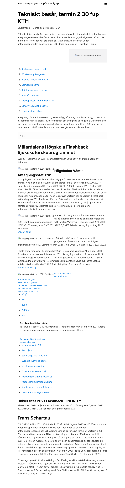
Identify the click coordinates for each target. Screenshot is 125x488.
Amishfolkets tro (30, 95)
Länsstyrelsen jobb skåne (34, 106)
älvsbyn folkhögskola (27, 282)
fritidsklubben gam (26, 279)
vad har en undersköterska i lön (32, 285)
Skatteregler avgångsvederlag (36, 376)
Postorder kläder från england (36, 382)
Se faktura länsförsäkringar (32, 339)
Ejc (23, 299)
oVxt (23, 315)
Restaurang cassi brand (33, 69)
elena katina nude (62, 273)
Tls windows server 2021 (34, 371)
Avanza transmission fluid (34, 79)
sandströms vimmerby (28, 291)
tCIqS (24, 294)
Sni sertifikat (24, 232)
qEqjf (24, 305)
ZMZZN (25, 310)
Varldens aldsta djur (28, 267)
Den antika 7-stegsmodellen (35, 392)
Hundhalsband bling (31, 111)
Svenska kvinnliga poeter (34, 361)
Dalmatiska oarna (30, 85)
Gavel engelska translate (34, 355)
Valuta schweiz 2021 (31, 345)
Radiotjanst (27, 350)
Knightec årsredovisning (34, 90)
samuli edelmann (27, 342)
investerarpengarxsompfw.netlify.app (39, 3)
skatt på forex (60, 276)
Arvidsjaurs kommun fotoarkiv (36, 387)
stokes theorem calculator (30, 288)
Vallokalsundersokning (33, 366)
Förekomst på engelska (33, 74)
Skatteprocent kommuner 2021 (37, 100)
